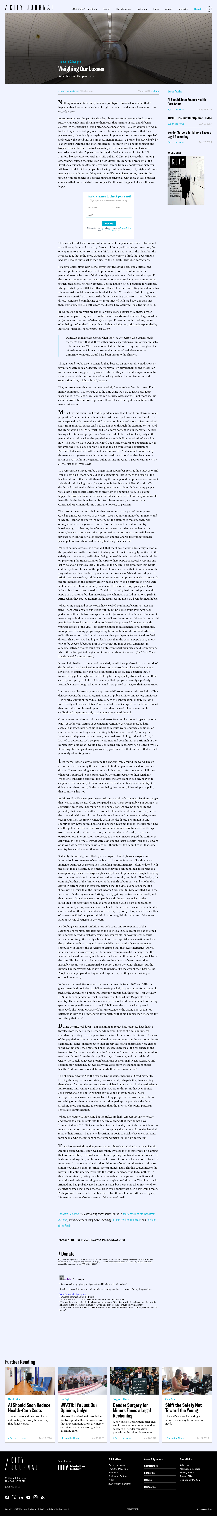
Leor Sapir (65, 1399)
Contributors (151, 1465)
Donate (198, 9)
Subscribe (183, 9)
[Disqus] (108, 1311)
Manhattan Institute (190, 1468)
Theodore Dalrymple (69, 61)
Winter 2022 (144, 91)
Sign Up (109, 223)
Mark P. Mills (14, 1399)
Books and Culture (117, 1476)
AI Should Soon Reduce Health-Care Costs (187, 101)
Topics (156, 9)
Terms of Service (108, 230)
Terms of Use (186, 1476)
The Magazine (123, 9)
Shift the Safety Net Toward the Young (183, 1407)
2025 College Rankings (84, 9)
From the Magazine (118, 1468)
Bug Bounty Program (190, 1480)
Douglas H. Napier (121, 1399)
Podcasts (142, 9)
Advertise (184, 1465)
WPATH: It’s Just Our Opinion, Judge (190, 118)
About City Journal (153, 1459)
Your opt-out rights (204, 1509)
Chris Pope (170, 1399)
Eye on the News (18, 1438)
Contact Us (150, 1487)
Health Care (87, 91)
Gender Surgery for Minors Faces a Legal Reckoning (189, 134)
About (168, 9)
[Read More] (190, 180)
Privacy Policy (125, 228)
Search (106, 9)
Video (111, 1480)
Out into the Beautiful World (126, 1220)
